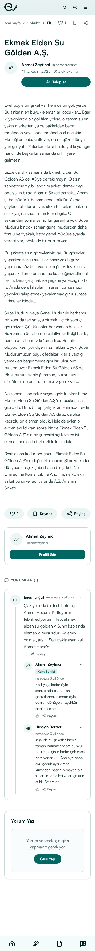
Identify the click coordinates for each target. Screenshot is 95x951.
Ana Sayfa (12, 23)
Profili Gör (47, 554)
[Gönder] (75, 7)
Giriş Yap (47, 859)
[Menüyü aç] (86, 7)
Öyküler (33, 23)
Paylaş (40, 654)
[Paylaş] (86, 23)
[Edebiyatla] (10, 7)
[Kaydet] (75, 23)
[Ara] (64, 7)
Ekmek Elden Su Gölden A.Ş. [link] (51, 23)
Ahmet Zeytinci (35, 64)
